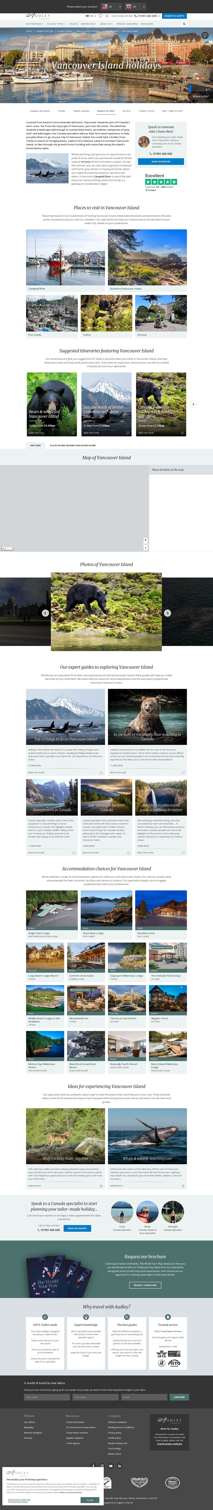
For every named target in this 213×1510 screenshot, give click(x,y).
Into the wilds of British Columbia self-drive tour (104, 412)
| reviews (159, 187)
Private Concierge (127, 24)
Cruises (73, 24)
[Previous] (19, 404)
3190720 (129, 1502)
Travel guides (81, 111)
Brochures (147, 24)
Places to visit (106, 111)
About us (105, 24)
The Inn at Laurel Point (123, 1018)
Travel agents (73, 1443)
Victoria (85, 161)
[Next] (193, 404)
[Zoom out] (145, 544)
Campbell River (102, 176)
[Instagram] (102, 1466)
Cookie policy (114, 1437)
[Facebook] (93, 1466)
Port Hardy (34, 334)
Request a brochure (145, 1285)
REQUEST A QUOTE (174, 15)
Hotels (127, 111)
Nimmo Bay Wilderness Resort (41, 1065)
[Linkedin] (119, 1466)
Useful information (75, 1422)
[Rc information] (175, 947)
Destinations (33, 24)
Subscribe (179, 1397)
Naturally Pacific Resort (124, 1064)
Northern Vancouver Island (125, 288)
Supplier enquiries (75, 1437)
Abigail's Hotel (159, 1018)
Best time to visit (172, 111)
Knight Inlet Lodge (39, 933)
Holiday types (55, 24)
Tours (61, 111)
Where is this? (201, 96)
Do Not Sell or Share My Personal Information (19, 1500)
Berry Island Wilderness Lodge (164, 1065)
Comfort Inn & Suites (81, 975)
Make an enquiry (161, 161)
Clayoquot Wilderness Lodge (126, 975)
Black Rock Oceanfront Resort (82, 1065)
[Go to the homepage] (38, 15)
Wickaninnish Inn (78, 1018)
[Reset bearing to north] (145, 548)
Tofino (30, 140)
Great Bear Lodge (93, 933)
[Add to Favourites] (205, 35)
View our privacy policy (71, 1492)
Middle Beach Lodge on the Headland (44, 1020)
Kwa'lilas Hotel (145, 933)
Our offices (29, 1422)
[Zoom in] (145, 540)
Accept (90, 1500)
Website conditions (117, 1422)
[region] (74, 508)
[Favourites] (100, 16)
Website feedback (33, 1432)
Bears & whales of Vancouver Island (44, 414)
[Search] (184, 23)
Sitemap (28, 1437)
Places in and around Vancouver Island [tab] (73, 445)
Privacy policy (114, 1432)
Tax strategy (114, 1448)
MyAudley (29, 1427)
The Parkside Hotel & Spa (165, 975)
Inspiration (87, 24)
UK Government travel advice (80, 1427)
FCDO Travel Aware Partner (168, 1331)
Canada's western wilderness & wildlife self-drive (156, 412)
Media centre (114, 1453)
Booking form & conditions (121, 1427)
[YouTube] (111, 1466)
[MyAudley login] (107, 16)
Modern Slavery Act (117, 1443)
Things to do (146, 111)
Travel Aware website (77, 1432)
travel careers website (169, 1443)
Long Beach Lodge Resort (43, 975)
